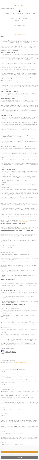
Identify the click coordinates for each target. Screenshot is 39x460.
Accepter (19, 451)
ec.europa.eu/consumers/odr (20, 362)
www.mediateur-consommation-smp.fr (9, 357)
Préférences (19, 457)
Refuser (19, 454)
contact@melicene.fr (21, 34)
